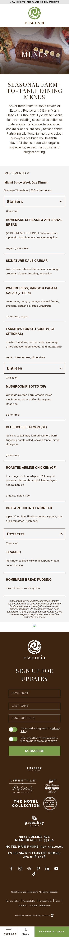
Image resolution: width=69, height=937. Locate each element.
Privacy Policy (13, 901)
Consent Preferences (40, 905)
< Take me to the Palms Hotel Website (34, 2)
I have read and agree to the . (40, 730)
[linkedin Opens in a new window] (47, 869)
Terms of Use (45, 901)
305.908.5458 (34, 856)
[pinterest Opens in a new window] (38, 869)
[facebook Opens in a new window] (11, 869)
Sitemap (23, 905)
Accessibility (29, 901)
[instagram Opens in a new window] (20, 869)
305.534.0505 (52, 846)
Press (57, 901)
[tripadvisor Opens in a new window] (29, 869)
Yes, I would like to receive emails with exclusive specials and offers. (39, 739)
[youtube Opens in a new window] (56, 869)
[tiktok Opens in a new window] (34, 874)
